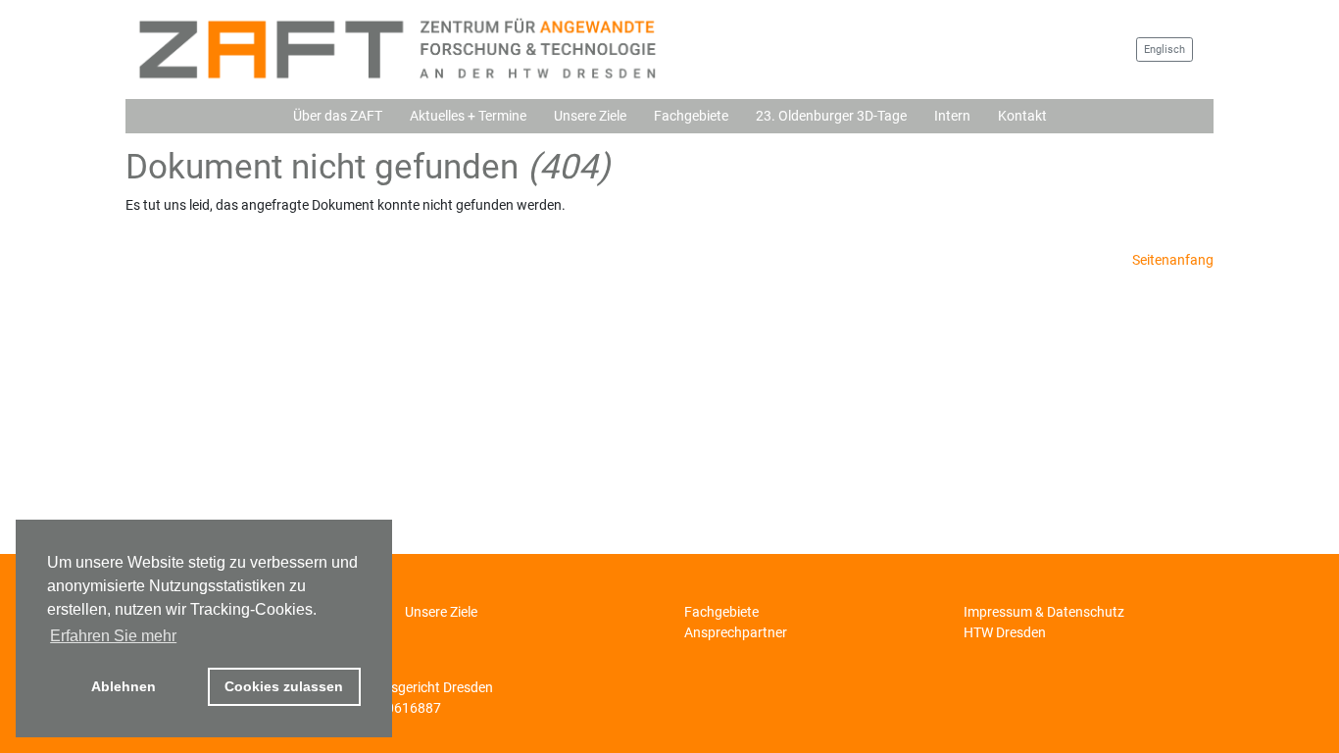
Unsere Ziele (590, 116)
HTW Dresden (1005, 632)
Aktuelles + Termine (468, 116)
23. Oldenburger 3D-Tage (831, 116)
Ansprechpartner (735, 632)
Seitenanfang (1173, 260)
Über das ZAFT (337, 116)
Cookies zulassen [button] (283, 686)
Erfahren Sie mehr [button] (113, 636)
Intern (952, 116)
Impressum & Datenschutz (1044, 612)
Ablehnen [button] (123, 686)
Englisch (1164, 49)
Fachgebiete (691, 116)
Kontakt (1022, 116)
